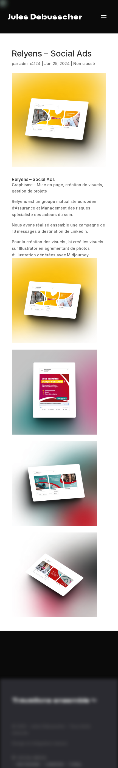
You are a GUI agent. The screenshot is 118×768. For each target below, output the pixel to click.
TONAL (75, 764)
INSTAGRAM (29, 764)
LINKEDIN (54, 764)
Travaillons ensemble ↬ (54, 701)
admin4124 (30, 63)
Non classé (84, 63)
